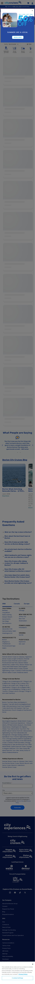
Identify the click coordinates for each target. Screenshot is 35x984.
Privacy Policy (23, 974)
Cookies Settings (17, 978)
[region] (17, 971)
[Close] (33, 964)
